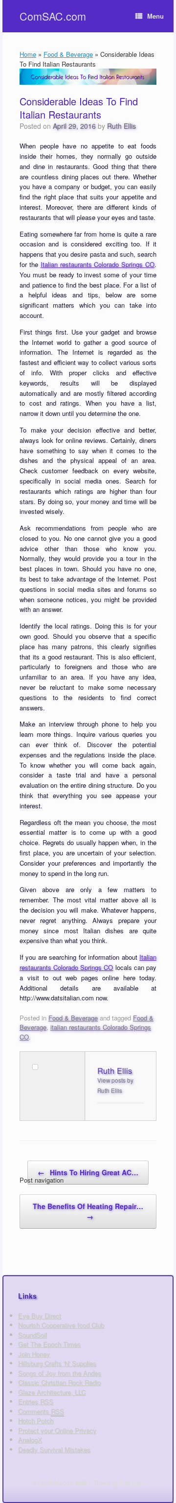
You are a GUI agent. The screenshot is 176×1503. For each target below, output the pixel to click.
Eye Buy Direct (39, 1315)
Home (28, 54)
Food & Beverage (68, 54)
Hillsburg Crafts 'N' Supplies (57, 1363)
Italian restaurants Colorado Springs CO (97, 264)
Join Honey (34, 1353)
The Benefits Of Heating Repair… (88, 1211)
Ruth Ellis (121, 126)
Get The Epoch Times (49, 1344)
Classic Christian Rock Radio (59, 1382)
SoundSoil (32, 1334)
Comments (41, 1411)
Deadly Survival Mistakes (54, 1449)
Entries (35, 1401)
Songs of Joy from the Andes (59, 1373)
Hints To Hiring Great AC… (88, 1172)
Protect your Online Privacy (57, 1430)
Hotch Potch (35, 1420)
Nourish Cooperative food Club (61, 1325)
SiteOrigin (131, 1482)
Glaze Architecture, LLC (52, 1392)
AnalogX (30, 1439)
